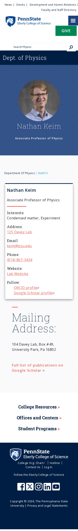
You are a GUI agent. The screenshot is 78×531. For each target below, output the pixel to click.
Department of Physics (19, 173)
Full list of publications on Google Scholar (37, 368)
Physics (25, 57)
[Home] (25, 18)
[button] (66, 32)
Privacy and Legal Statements (47, 505)
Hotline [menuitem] (55, 463)
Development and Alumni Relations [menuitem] (53, 5)
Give (66, 30)
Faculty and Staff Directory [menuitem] (58, 10)
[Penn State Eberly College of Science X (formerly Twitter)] (30, 489)
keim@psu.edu (19, 246)
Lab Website (17, 273)
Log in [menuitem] (48, 467)
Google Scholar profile (33, 293)
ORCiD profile (25, 287)
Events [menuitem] (20, 5)
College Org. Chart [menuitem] (30, 463)
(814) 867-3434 (19, 259)
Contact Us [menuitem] (33, 467)
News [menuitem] (8, 5)
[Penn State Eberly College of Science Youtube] (56, 489)
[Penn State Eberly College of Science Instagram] (39, 489)
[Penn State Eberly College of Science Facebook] (21, 489)
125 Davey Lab (19, 232)
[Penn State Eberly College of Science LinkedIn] (48, 489)
